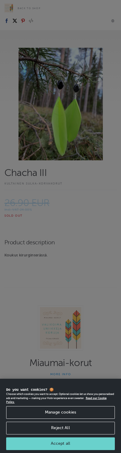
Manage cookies (60, 412)
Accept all (60, 443)
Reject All (60, 428)
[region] (60, 416)
